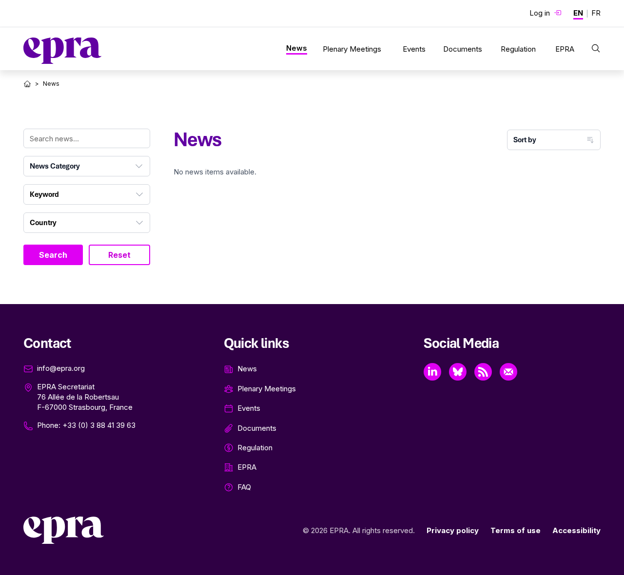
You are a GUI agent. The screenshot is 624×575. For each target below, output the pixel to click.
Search (53, 255)
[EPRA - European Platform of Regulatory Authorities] (62, 50)
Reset (119, 255)
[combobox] (86, 166)
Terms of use (515, 530)
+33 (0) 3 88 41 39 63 (99, 425)
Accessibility (576, 530)
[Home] (27, 84)
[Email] (508, 372)
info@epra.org (61, 368)
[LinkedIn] (432, 372)
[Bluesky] (458, 372)
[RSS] (483, 372)
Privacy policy (453, 530)
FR (596, 13)
